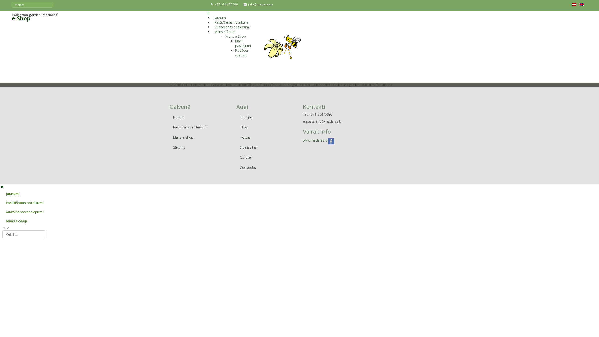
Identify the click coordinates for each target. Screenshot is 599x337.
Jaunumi (220, 17)
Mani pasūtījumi (243, 43)
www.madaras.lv (315, 140)
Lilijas (244, 127)
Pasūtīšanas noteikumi (231, 22)
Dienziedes (248, 167)
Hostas (245, 137)
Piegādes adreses (242, 52)
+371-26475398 (226, 4)
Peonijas (246, 117)
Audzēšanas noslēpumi (232, 27)
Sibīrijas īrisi (248, 147)
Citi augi (246, 157)
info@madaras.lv (260, 4)
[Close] (2, 186)
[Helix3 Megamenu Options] (208, 13)
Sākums (179, 147)
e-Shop (21, 18)
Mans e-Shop (225, 31)
